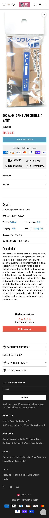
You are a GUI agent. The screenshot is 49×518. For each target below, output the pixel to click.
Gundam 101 (24, 439)
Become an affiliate (19, 474)
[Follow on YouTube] (10, 487)
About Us (6, 421)
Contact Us (14, 421)
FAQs (29, 421)
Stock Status (7, 474)
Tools (38, 222)
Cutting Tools (38, 228)
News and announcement (11, 439)
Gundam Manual (35, 439)
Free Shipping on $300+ (15, 166)
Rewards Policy (20, 460)
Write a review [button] (24, 328)
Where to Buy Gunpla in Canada (34, 425)
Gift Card (36, 474)
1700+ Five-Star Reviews (37, 166)
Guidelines (39, 443)
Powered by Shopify (31, 500)
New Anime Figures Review (26, 443)
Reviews (29, 474)
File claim (6, 478)
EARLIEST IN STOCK (35, 161)
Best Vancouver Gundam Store (13, 425)
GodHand (13, 222)
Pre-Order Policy (19, 456)
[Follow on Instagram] (4, 487)
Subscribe (24, 397)
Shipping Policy (8, 456)
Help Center (23, 421)
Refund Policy (31, 456)
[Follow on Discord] (17, 487)
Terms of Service (8, 460)
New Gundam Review (9, 443)
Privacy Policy (41, 456)
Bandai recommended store (15, 161)
